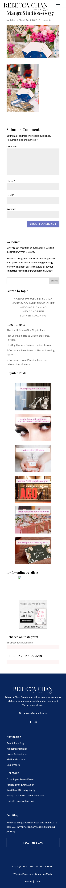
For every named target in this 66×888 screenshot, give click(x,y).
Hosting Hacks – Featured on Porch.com (29, 345)
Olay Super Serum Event (20, 779)
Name (11, 180)
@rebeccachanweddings (20, 642)
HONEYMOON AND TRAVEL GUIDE (33, 303)
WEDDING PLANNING (33, 307)
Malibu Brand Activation (20, 784)
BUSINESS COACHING (33, 315)
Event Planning (15, 743)
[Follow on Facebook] (30, 722)
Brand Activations (17, 753)
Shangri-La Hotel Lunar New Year (26, 795)
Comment (13, 146)
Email (10, 194)
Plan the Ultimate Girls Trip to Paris (26, 330)
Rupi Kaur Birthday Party (21, 790)
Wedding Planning (17, 748)
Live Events (13, 764)
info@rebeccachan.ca (35, 713)
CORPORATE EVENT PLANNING (33, 299)
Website (11, 208)
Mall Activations (16, 759)
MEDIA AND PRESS (33, 311)
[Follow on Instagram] (35, 722)
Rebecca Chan (16, 20)
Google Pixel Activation (20, 800)
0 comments (45, 20)
